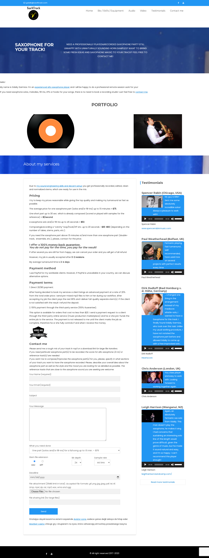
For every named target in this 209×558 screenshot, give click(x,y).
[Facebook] (178, 3)
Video (143, 10)
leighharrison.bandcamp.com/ (157, 474)
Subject (33, 395)
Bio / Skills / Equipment (111, 10)
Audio (132, 10)
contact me (141, 92)
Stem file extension (38, 457)
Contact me (176, 10)
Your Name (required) (40, 374)
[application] (163, 219)
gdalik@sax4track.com (36, 2)
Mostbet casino (37, 524)
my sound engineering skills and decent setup (59, 186)
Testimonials (158, 10)
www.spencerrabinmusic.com (156, 228)
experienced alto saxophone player (52, 87)
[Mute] (172, 218)
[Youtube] (183, 3)
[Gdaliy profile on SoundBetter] (38, 332)
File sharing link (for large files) (44, 497)
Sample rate (100, 457)
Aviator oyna (80, 519)
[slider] (179, 218)
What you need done (40, 445)
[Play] (145, 218)
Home (89, 10)
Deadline (33, 472)
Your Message (36, 406)
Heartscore (147, 357)
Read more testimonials (163, 482)
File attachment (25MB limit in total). (72, 485)
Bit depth (76, 457)
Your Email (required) (39, 385)
